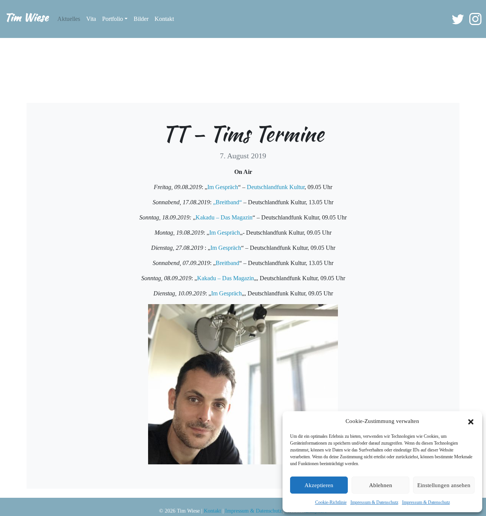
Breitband (227, 263)
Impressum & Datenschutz (374, 502)
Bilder (141, 19)
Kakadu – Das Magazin (224, 217)
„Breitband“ (227, 202)
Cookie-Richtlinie (331, 502)
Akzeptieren (319, 485)
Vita (91, 19)
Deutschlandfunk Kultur (276, 187)
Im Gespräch (222, 187)
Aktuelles (68, 19)
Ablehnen (380, 485)
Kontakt (164, 19)
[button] (471, 421)
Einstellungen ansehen (443, 485)
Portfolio (112, 19)
